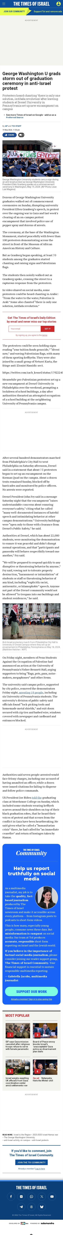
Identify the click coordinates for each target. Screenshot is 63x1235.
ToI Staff (16, 126)
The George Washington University (19, 1137)
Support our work (31, 991)
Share (11, 135)
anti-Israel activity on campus (17, 1140)
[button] (58, 4)
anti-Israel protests (40, 1140)
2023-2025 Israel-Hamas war (45, 1135)
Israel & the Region (22, 1135)
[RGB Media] (25, 1223)
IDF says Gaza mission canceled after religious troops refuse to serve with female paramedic (18, 1045)
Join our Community (14, 11)
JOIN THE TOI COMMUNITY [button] (31, 1162)
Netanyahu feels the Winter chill (43, 1079)
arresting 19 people (31, 692)
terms (44, 335)
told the (37, 797)
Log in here (40, 1168)
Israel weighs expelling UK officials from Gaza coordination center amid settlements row (17, 1082)
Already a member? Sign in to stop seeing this (31, 999)
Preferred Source (14, 117)
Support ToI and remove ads (48, 11)
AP (6, 126)
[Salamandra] (47, 1223)
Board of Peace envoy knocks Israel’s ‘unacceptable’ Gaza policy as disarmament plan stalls (44, 1047)
